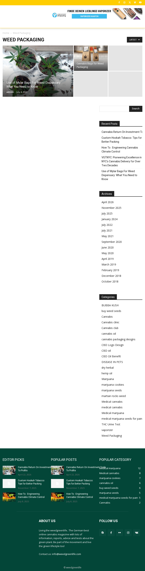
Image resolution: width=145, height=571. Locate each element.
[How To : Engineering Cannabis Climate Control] (9, 496)
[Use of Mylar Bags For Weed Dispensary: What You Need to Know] (38, 73)
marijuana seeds (112, 390)
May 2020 (108, 253)
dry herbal (108, 367)
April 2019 (108, 259)
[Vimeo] (135, 3)
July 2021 (107, 230)
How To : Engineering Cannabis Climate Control (120, 149)
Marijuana (108, 379)
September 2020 (112, 242)
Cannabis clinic (110, 322)
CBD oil (106, 350)
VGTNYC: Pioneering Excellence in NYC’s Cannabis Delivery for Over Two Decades (122, 161)
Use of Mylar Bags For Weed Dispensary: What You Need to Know (119, 175)
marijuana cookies (113, 384)
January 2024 (109, 219)
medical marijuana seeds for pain (122, 418)
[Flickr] (119, 532)
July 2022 (107, 225)
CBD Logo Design (113, 345)
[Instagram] (124, 3)
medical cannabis (112, 407)
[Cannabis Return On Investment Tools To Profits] (9, 470)
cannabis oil (109, 333)
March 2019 (109, 264)
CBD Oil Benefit (111, 356)
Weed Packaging (112, 435)
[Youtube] (140, 3)
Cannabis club (110, 328)
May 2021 (108, 236)
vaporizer (107, 430)
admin (10, 92)
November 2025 (111, 208)
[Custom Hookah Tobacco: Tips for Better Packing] (9, 483)
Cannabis (107, 316)
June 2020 (108, 247)
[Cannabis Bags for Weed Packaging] (91, 54)
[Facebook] (119, 3)
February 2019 (110, 270)
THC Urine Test (111, 424)
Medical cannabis (112, 401)
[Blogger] (102, 532)
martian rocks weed (114, 396)
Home (6, 33)
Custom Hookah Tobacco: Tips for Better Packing (122, 139)
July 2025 (107, 213)
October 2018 (110, 281)
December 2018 (111, 276)
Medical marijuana (113, 413)
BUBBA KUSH (110, 305)
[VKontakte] (136, 532)
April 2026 (108, 202)
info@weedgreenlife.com (66, 554)
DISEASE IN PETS (112, 362)
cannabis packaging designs (118, 339)
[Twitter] (130, 3)
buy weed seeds (111, 311)
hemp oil (107, 373)
